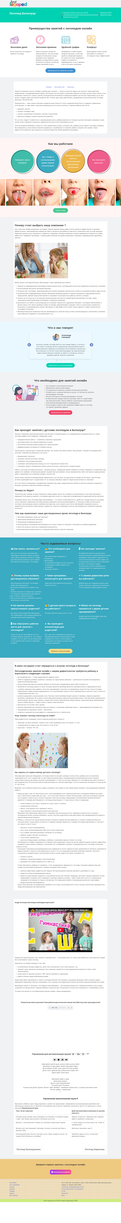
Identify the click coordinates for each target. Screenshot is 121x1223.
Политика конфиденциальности (73, 1187)
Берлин (12, 1189)
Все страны (13, 1195)
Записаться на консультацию (60, 365)
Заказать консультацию (60, 651)
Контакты (65, 1193)
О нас (63, 1191)
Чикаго (11, 1187)
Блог (63, 1195)
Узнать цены (60, 210)
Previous (29, 345)
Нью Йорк (13, 1183)
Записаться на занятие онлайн (60, 71)
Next (91, 345)
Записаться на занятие (60, 412)
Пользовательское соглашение (72, 1189)
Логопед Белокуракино (28, 1149)
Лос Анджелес (14, 1185)
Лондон (12, 1191)
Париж (11, 1193)
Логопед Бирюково (95, 1149)
